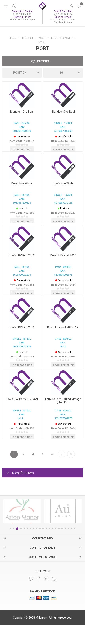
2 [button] (13, 528)
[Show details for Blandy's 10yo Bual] (22, 95)
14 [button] (52, 528)
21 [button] (74, 528)
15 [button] (55, 528)
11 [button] (43, 528)
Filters (43, 61)
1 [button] (10, 528)
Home (13, 38)
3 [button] (17, 528)
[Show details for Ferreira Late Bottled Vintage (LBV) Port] (63, 382)
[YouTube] (46, 579)
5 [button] (24, 528)
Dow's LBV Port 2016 (22, 255)
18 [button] (65, 528)
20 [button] (71, 528)
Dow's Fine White (21, 183)
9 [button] (36, 528)
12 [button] (46, 528)
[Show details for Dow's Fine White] (22, 166)
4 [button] (21, 528)
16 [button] (59, 528)
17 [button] (62, 528)
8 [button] (33, 528)
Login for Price (21, 149)
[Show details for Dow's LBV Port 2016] (22, 238)
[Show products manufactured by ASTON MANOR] (22, 511)
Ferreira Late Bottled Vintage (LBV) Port (63, 400)
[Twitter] (31, 579)
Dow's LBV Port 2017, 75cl (63, 327)
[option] (21, 511)
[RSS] (54, 579)
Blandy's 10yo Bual (21, 111)
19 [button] (68, 528)
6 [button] (27, 528)
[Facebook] (39, 579)
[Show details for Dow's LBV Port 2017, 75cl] (63, 310)
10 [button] (40, 528)
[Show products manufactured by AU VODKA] (63, 511)
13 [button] (49, 528)
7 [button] (30, 528)
